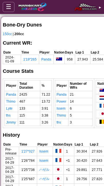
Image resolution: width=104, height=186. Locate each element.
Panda (46, 59)
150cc (7, 34)
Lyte (9, 108)
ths (8, 115)
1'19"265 (30, 59)
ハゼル (44, 169)
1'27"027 (28, 151)
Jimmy (11, 122)
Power (61, 101)
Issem (61, 108)
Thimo (11, 101)
